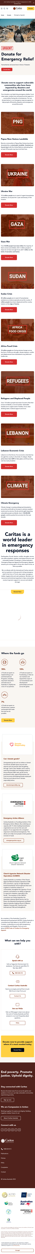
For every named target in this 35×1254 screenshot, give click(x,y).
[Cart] (7, 8)
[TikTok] (19, 1129)
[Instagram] (9, 1129)
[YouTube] (16, 1129)
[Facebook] (2, 1129)
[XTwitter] (5, 1129)
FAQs (2, 1163)
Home (2, 15)
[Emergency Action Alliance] (26, 1212)
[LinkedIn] (12, 1129)
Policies (3, 1158)
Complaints (4, 1167)
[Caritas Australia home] (17, 8)
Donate (9, 15)
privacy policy (16, 1245)
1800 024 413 (7, 1149)
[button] (32, 39)
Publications (4, 1153)
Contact (3, 1172)
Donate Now (17, 3)
